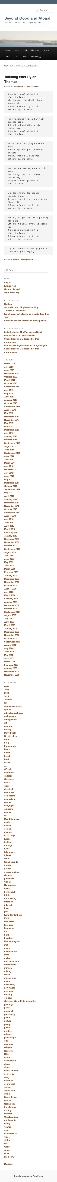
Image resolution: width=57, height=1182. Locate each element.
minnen (8, 967)
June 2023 (9, 370)
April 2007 (9, 621)
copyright (9, 805)
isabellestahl (10, 332)
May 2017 (8, 423)
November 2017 (11, 419)
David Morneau (11, 818)
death (7, 822)
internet (8, 904)
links (6, 934)
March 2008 (9, 595)
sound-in (8, 1080)
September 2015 (12, 443)
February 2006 (11, 664)
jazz (6, 911)
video (7, 1136)
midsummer (10, 964)
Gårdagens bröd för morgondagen (30, 345)
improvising (10, 898)
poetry (46, 50)
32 (5, 702)
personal (8, 1010)
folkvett (7, 855)
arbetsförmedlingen (13, 712)
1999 (6, 689)
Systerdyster (10, 338)
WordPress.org (11, 292)
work (6, 1153)
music (17, 50)
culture (7, 812)
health (7, 888)
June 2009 (9, 558)
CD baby (8, 769)
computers (9, 798)
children (8, 775)
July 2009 (8, 555)
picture (7, 1020)
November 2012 (11, 469)
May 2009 (8, 562)
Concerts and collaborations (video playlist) (25, 320)
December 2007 (11, 605)
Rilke (6, 1053)
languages (9, 928)
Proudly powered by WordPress (28, 1176)
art (26, 50)
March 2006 (9, 661)
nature (7, 981)
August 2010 (10, 515)
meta (6, 954)
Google (7, 881)
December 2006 (11, 631)
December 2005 (11, 671)
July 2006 (8, 648)
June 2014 (9, 456)
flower (7, 848)
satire (7, 1057)
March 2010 (9, 529)
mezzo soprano (11, 961)
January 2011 (10, 499)
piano (7, 1017)
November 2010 (11, 505)
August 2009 (10, 552)
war (6, 1143)
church (7, 782)
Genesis (8, 875)
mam (36, 86)
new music (9, 987)
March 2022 (9, 379)
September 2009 (12, 548)
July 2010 (8, 519)
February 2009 (11, 572)
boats (7, 749)
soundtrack (9, 1083)
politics (8, 1030)
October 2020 (10, 383)
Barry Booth (10, 732)
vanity (7, 1123)
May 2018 (8, 413)
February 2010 (11, 532)
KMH (6, 918)
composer (9, 792)
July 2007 (8, 618)
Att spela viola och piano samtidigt (21, 307)
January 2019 (10, 399)
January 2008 (10, 601)
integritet (8, 901)
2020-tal (8, 699)
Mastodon (8, 1164)
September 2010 (12, 512)
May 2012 (8, 479)
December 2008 (11, 578)
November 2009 (11, 542)
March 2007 (9, 625)
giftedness (9, 878)
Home (7, 50)
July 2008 (8, 591)
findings (8, 845)
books (7, 752)
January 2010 (10, 535)
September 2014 (12, 452)
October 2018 (10, 403)
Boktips (8, 303)
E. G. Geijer (10, 835)
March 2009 (9, 568)
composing (9, 795)
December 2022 (11, 373)
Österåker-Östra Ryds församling (20, 1001)
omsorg (8, 994)
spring (7, 1087)
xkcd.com (9, 1156)
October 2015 (10, 439)
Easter (7, 838)
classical (8, 789)
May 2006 (8, 654)
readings (8, 1043)
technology (9, 1103)
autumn (8, 726)
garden (7, 868)
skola (7, 1067)
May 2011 (8, 492)
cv (5, 815)
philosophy (9, 1014)
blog (6, 742)
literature (35, 50)
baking (7, 729)
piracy (7, 1024)
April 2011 (9, 495)
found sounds (11, 861)
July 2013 (8, 466)
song (6, 1077)
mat (6, 944)
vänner (7, 1126)
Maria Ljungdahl (12, 941)
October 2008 (10, 585)
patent (7, 1007)
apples (7, 709)
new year (8, 990)
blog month (10, 745)
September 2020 (12, 386)
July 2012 (8, 472)
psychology (10, 1037)
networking (9, 984)
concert (8, 802)
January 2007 (10, 628)
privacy (7, 1034)
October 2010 (10, 509)
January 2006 (10, 668)
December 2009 (11, 538)
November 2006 (11, 635)
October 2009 (10, 545)
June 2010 (9, 522)
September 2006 (12, 641)
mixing (7, 971)
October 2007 (10, 608)
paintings (8, 1004)
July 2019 (8, 390)
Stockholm (9, 1090)
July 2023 (8, 366)
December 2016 (11, 429)
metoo (7, 957)
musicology (36, 56)
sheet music (10, 1060)
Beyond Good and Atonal (27, 18)
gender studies (11, 871)
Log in (7, 282)
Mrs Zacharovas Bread (31, 332)
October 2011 (10, 485)
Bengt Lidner (10, 736)
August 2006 (10, 644)
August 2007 (10, 615)
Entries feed (10, 285)
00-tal (7, 686)
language (8, 924)
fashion (8, 842)
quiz (6, 1040)
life (17, 56)
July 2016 (8, 432)
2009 (6, 692)
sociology (9, 1073)
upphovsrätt (10, 1120)
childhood (9, 772)
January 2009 (10, 575)
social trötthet (11, 1070)
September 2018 (12, 406)
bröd (6, 759)
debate (8, 56)
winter (7, 1149)
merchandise (10, 951)
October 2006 (10, 638)
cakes (7, 762)
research (8, 1050)
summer (8, 1093)
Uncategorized (26, 259)
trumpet (8, 1113)
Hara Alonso (10, 884)
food (25, 56)
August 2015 (10, 446)
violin (7, 1140)
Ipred (6, 908)
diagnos (8, 831)
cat (5, 765)
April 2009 (9, 565)
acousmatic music (13, 706)
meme (7, 948)
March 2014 (9, 462)
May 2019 (8, 393)
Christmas (9, 778)
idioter (7, 895)
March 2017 (9, 426)
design (7, 828)
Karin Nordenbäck (13, 914)
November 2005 (11, 674)
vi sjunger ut (10, 1133)
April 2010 (9, 525)
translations (10, 1106)
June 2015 (9, 449)
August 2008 (10, 588)
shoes (7, 1063)
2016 (6, 696)
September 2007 (12, 611)
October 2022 (10, 376)
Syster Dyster (10, 1096)
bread (7, 755)
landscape (9, 921)
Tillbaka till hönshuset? (15, 310)
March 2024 (9, 363)
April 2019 (9, 396)
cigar (6, 785)
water (7, 1146)
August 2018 (10, 409)
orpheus (8, 997)
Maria (7, 335)
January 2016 (10, 436)
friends (7, 865)
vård (6, 1130)
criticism (8, 808)
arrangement (10, 719)
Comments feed (12, 289)
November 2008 (11, 582)
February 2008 (11, 598)
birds (6, 739)
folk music (9, 851)
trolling (7, 1110)
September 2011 (12, 489)
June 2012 (9, 476)
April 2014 (9, 459)
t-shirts (7, 1100)
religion (8, 1047)
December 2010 (11, 502)
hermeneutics (11, 891)
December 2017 (11, 416)
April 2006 (9, 658)
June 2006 (9, 651)
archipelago (10, 716)
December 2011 (11, 482)
